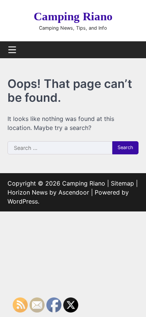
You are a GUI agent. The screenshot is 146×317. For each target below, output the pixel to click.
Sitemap (122, 183)
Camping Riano (73, 16)
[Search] (133, 49)
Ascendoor (73, 192)
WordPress (22, 201)
